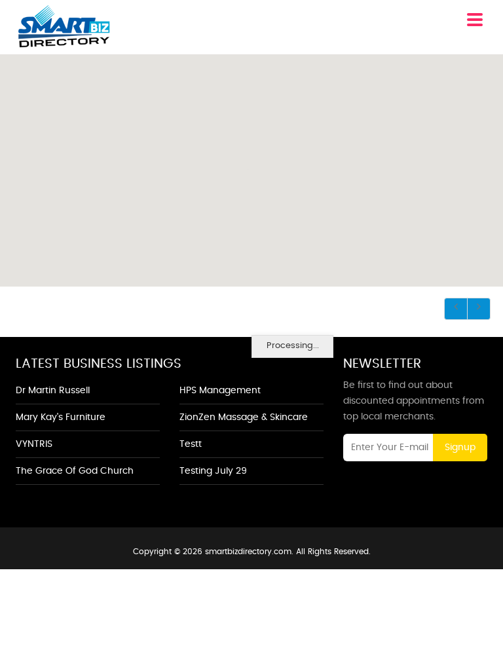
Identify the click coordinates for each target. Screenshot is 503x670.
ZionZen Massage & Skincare (243, 417)
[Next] (479, 309)
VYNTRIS (34, 444)
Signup (460, 447)
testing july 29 (213, 471)
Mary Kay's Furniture (60, 417)
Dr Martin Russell (53, 390)
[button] (251, 165)
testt (190, 444)
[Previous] (456, 309)
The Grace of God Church (75, 471)
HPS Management (220, 390)
